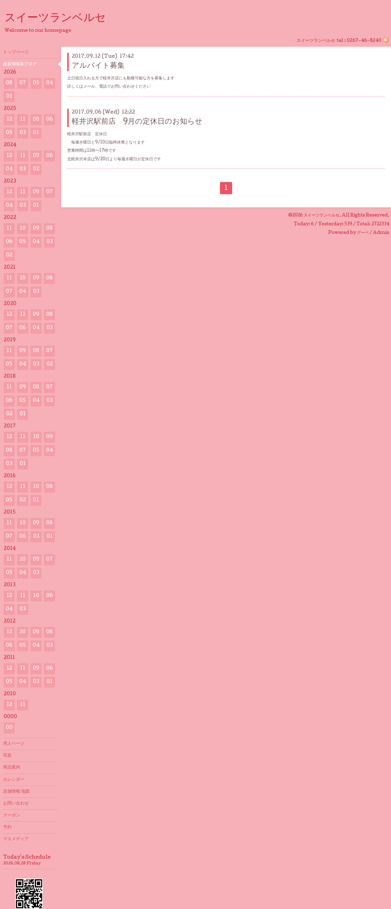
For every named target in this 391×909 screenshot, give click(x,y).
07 (22, 83)
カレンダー (13, 779)
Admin (381, 233)
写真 (7, 755)
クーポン (11, 815)
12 (9, 119)
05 (36, 83)
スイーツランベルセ (61, 19)
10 (23, 228)
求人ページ (13, 743)
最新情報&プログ (20, 64)
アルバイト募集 (98, 66)
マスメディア (16, 839)
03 (23, 133)
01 (9, 96)
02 (36, 169)
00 (9, 727)
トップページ (16, 52)
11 (22, 119)
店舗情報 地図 (16, 791)
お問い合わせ (16, 803)
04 (49, 83)
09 (36, 155)
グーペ (363, 233)
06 (49, 119)
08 (9, 83)
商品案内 (11, 767)
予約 (7, 827)
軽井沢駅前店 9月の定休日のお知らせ (137, 122)
